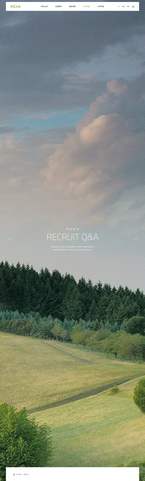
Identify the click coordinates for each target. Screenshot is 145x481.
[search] (133, 7)
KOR (119, 6)
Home (14, 474)
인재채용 (18, 474)
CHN (128, 6)
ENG (123, 6)
